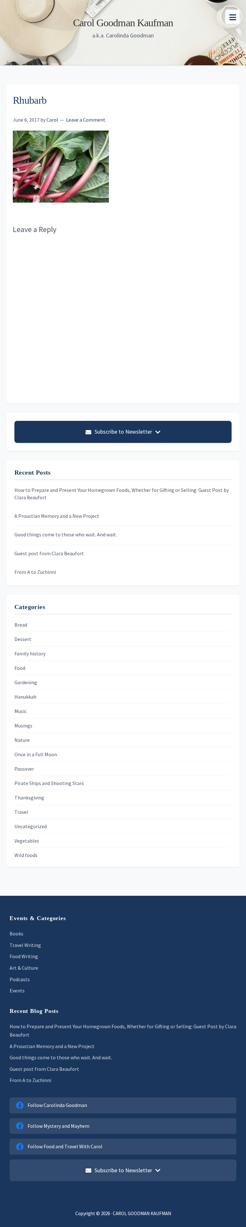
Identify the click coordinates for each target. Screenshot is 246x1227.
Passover (24, 769)
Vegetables (26, 841)
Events (17, 990)
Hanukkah (25, 697)
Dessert (22, 639)
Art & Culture (24, 968)
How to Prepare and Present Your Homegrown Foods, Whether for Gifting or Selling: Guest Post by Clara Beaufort (121, 493)
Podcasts (20, 979)
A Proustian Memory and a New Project (56, 516)
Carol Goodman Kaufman (123, 22)
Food (19, 668)
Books (16, 933)
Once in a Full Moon (35, 754)
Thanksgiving (29, 797)
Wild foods (25, 855)
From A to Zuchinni (35, 572)
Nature (22, 740)
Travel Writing (25, 945)
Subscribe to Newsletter (123, 431)
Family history (29, 653)
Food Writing (24, 956)
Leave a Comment (85, 119)
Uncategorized (30, 826)
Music (20, 711)
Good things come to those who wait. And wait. (65, 534)
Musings (23, 725)
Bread (20, 625)
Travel (21, 812)
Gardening (25, 682)
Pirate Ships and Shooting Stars (49, 783)
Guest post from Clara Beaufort (49, 553)
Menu (233, 17)
